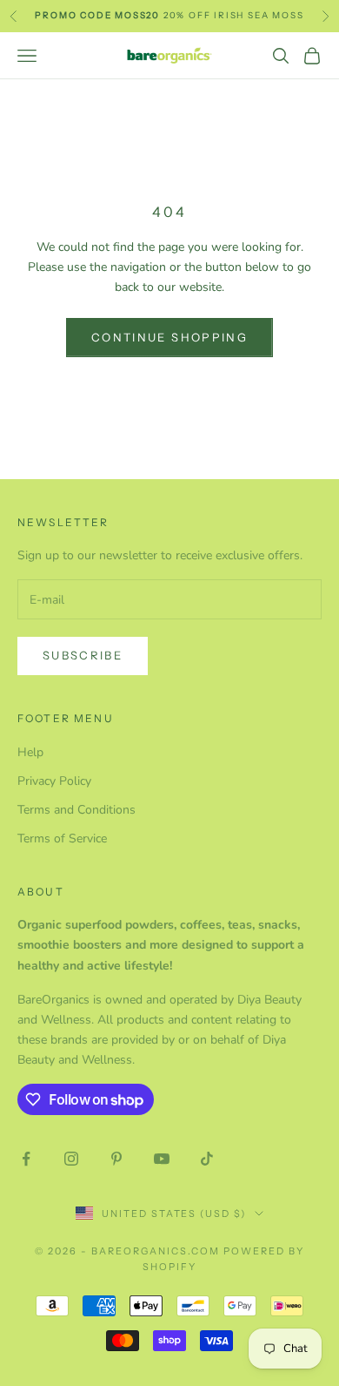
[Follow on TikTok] (207, 1158)
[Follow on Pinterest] (116, 1158)
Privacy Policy (54, 781)
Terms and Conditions (76, 809)
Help (30, 752)
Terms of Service (62, 838)
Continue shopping (169, 337)
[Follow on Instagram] (71, 1158)
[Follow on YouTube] (161, 1158)
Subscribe (83, 655)
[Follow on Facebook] (26, 1158)
